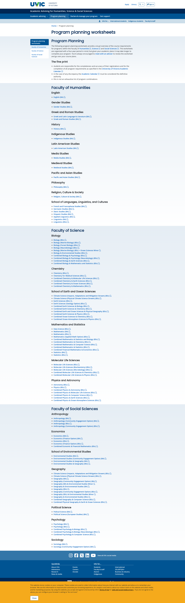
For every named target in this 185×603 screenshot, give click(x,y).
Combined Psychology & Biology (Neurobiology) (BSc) (76, 532)
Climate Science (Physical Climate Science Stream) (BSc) (76, 298)
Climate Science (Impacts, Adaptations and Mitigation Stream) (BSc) (81, 296)
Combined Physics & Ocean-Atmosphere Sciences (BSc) (76, 400)
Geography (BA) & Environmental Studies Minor (73, 484)
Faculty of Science (37, 51)
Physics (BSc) (59, 387)
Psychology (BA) (60, 524)
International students (118, 21)
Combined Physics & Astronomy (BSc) (69, 390)
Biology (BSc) (59, 240)
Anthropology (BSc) (62, 423)
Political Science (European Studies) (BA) (70, 514)
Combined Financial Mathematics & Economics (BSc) (75, 350)
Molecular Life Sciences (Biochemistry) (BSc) (72, 367)
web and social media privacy (123, 590)
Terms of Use (104, 590)
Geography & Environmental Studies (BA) (70, 486)
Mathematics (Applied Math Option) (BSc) (71, 337)
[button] (141, 4)
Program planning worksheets (38, 42)
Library (134, 4)
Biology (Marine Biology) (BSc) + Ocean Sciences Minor (76, 250)
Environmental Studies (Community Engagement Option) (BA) (79, 458)
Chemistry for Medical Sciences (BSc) (69, 276)
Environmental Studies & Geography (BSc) (71, 464)
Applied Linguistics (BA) (63, 217)
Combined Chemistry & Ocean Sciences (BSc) (72, 283)
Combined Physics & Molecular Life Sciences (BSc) (74, 392)
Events (75, 567)
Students (97, 567)
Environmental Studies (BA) (65, 456)
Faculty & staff (150, 21)
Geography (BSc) (60, 489)
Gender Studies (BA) (62, 107)
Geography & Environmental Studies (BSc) (71, 497)
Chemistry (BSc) (60, 273)
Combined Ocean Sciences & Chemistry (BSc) (72, 316)
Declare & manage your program (84, 16)
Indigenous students (135, 21)
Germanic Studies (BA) (63, 209)
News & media (56, 574)
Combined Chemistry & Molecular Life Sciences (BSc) (75, 278)
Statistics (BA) (59, 352)
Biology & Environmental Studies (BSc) (69, 253)
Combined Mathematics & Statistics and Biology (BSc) (76, 339)
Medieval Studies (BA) (63, 167)
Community (119, 574)
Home (53, 26)
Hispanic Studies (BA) (62, 214)
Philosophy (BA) (60, 187)
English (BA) (58, 97)
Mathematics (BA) (61, 331)
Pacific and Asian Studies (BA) (66, 177)
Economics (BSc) (60, 441)
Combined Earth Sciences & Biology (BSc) (70, 306)
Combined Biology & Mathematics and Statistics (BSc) (76, 263)
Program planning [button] (58, 16)
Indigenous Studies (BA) (63, 138)
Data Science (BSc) (61, 329)
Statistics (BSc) (60, 355)
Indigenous (98, 574)
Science (95, 48)
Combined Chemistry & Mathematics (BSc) (71, 286)
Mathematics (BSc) (61, 334)
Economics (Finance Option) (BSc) (67, 444)
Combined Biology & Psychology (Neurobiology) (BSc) (76, 258)
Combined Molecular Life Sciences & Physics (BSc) (74, 375)
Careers (75, 569)
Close (34, 598)
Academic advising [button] (38, 16)
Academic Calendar (89, 74)
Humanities (84, 48)
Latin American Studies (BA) (65, 148)
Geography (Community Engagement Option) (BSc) (74, 492)
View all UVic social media (107, 555)
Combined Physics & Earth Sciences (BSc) (70, 398)
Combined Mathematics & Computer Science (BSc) (74, 344)
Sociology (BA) (59, 544)
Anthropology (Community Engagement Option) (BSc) (76, 426)
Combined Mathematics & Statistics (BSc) (71, 347)
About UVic (55, 567)
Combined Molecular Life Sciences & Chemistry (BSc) (75, 372)
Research (54, 572)
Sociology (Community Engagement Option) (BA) (74, 547)
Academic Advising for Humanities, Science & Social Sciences (61, 11)
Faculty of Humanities (39, 47)
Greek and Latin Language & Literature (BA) (72, 116)
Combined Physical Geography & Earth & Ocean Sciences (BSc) (79, 502)
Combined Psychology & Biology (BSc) (69, 529)
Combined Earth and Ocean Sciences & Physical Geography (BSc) (80, 311)
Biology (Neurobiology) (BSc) (65, 248)
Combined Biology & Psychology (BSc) (69, 255)
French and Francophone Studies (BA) (69, 206)
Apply (127, 4)
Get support (105, 16)
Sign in (151, 4)
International (120, 567)
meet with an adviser (104, 54)
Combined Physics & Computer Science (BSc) (72, 395)
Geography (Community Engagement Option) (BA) (74, 481)
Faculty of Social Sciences (37, 56)
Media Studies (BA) (61, 158)
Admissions (55, 569)
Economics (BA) (60, 436)
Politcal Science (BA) (62, 512)
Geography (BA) (60, 479)
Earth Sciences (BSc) (62, 301)
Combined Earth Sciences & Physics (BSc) (70, 314)
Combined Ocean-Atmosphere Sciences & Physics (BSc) (76, 319)
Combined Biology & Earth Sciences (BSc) (70, 261)
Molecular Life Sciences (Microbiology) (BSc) (72, 370)
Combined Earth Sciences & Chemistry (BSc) (72, 309)
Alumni (96, 572)
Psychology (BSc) (61, 527)
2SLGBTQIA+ (119, 569)
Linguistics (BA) (60, 219)
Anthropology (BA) (61, 418)
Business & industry (122, 572)
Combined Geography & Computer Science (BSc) (73, 499)
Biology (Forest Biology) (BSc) (66, 245)
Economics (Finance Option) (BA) (67, 438)
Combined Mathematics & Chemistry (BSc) (71, 342)
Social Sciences (110, 48)
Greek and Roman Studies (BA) (66, 119)
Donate (75, 572)
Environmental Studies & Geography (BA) (70, 461)
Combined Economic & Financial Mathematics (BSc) (75, 446)
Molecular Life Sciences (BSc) (66, 364)
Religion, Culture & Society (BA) (66, 196)
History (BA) (59, 129)
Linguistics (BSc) (60, 222)
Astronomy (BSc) (60, 385)
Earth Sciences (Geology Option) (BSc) (69, 303)
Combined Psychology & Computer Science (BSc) (74, 534)
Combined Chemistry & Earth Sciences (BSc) (72, 281)
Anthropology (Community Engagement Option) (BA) (75, 421)
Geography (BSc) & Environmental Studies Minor (74, 494)
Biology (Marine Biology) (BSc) (66, 242)
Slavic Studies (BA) (61, 211)
